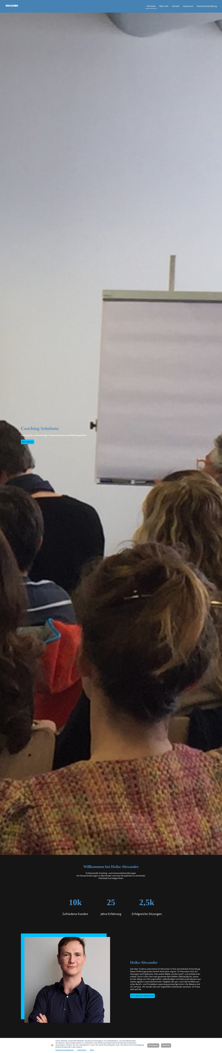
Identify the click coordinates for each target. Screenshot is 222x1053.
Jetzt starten (27, 442)
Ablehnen (166, 1045)
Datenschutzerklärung (65, 1050)
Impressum (81, 1050)
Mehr (92, 1050)
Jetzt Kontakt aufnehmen (142, 996)
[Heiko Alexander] (20, 10)
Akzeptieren (153, 1045)
